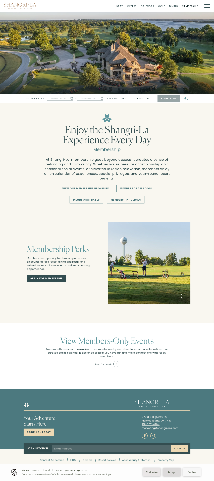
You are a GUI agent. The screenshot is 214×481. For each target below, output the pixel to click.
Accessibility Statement (137, 460)
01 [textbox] (123, 98)
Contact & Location (52, 460)
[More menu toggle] (207, 6)
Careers (87, 460)
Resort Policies (107, 460)
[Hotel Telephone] (186, 98)
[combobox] (123, 98)
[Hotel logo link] (26, 406)
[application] (107, 472)
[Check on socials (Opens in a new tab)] (145, 436)
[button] (60, 98)
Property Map (166, 460)
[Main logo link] (20, 6)
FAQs (73, 460)
